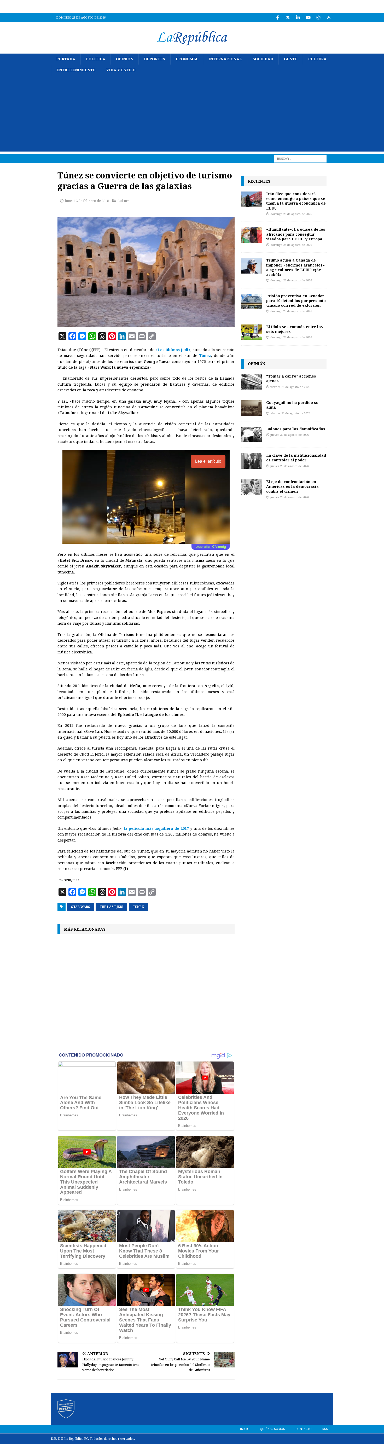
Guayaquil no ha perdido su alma (292, 405)
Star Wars (80, 907)
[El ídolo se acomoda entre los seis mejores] (251, 332)
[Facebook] (277, 17)
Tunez (138, 907)
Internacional (225, 59)
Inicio (244, 1429)
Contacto (303, 1429)
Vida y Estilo (121, 70)
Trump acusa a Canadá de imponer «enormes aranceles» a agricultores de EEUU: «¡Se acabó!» (295, 267)
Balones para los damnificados (295, 428)
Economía (187, 59)
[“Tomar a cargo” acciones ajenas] (251, 382)
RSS (325, 1429)
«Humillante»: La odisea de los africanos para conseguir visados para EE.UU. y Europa (295, 234)
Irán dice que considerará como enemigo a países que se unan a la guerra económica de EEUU (296, 201)
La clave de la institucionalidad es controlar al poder (296, 457)
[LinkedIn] (297, 17)
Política (95, 59)
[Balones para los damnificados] (251, 434)
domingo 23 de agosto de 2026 (291, 214)
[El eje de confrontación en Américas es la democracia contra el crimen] (251, 487)
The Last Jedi (111, 907)
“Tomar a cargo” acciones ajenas (291, 378)
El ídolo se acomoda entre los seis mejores (294, 329)
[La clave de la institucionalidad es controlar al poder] (251, 461)
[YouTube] (308, 17)
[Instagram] (318, 17)
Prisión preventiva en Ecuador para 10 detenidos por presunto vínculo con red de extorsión (296, 300)
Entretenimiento (76, 70)
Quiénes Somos (272, 1429)
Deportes (154, 59)
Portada (65, 59)
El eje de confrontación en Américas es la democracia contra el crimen (292, 486)
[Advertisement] (192, 115)
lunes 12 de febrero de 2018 (87, 201)
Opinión (124, 59)
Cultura (317, 59)
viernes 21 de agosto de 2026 (290, 387)
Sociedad (263, 59)
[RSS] (328, 17)
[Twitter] (287, 17)
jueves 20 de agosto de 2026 (289, 435)
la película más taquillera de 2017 (156, 828)
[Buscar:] (300, 158)
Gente (291, 59)
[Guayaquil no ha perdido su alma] (251, 408)
